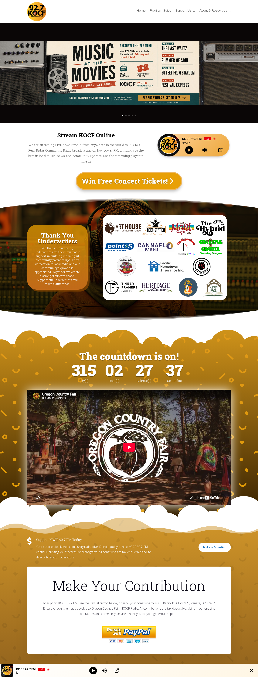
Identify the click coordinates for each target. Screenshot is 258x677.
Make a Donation (214, 547)
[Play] (189, 150)
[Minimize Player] (251, 670)
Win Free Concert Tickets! (125, 180)
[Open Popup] (220, 150)
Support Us (183, 10)
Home (141, 10)
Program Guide (160, 10)
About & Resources (213, 10)
